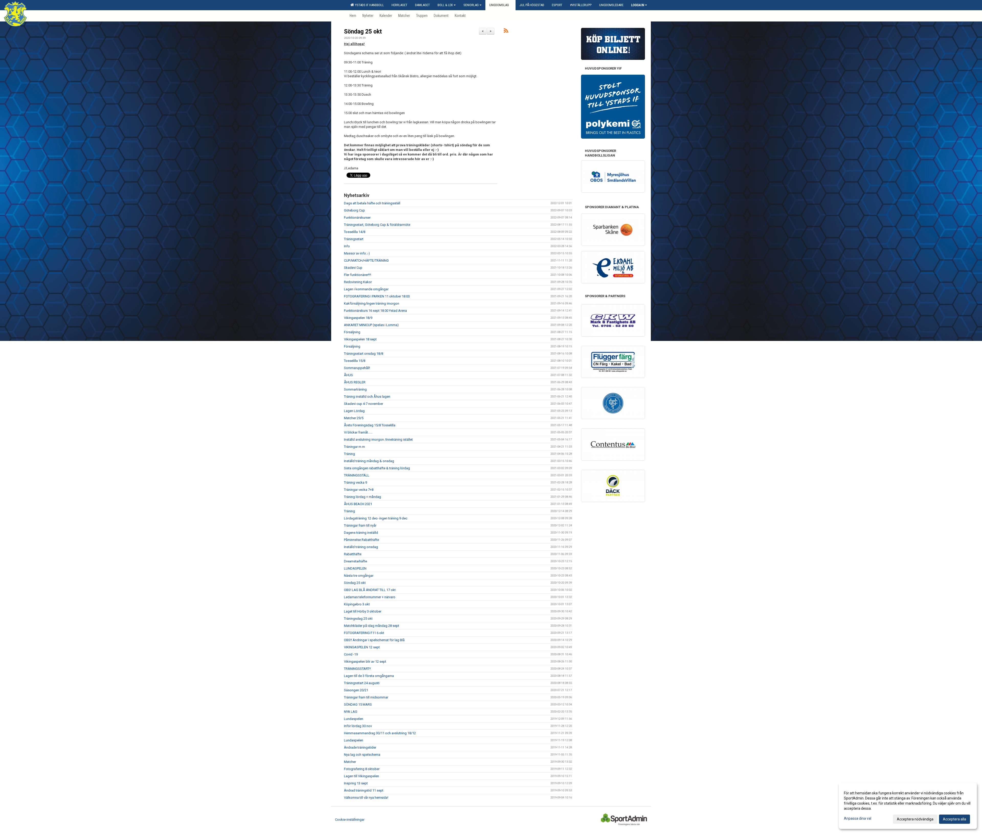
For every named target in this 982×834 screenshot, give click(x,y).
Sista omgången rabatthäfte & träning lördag (377, 468)
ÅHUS (348, 375)
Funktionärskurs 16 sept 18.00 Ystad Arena (375, 311)
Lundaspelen (353, 719)
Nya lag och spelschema (362, 755)
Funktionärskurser (357, 217)
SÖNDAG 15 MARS (358, 704)
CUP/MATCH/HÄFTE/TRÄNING (366, 260)
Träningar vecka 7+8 (358, 490)
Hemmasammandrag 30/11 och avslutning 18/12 (380, 733)
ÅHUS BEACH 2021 (358, 504)
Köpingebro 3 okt (357, 604)
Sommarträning (355, 389)
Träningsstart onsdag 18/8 (363, 353)
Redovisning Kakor (358, 282)
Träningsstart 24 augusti (362, 683)
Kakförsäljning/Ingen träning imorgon (371, 303)
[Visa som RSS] (506, 32)
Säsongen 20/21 (356, 690)
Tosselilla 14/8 (354, 232)
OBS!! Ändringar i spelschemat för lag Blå (374, 640)
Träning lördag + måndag (362, 497)
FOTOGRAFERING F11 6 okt (364, 633)
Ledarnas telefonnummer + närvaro (369, 597)
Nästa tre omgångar (358, 575)
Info (347, 246)
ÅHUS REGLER (354, 382)
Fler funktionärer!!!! (357, 275)
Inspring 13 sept (356, 783)
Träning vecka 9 (355, 482)
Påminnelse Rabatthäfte (361, 540)
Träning (349, 454)
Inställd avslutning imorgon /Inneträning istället (378, 439)
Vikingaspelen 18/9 (358, 318)
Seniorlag (471, 5)
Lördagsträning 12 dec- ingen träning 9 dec (375, 518)
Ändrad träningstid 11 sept (363, 790)
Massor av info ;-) (357, 253)
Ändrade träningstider (360, 747)
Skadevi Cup (353, 268)
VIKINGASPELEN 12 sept (362, 647)
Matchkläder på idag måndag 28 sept (371, 626)
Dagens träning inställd (361, 533)
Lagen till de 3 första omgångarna (369, 676)
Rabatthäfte (352, 554)
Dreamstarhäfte (355, 561)
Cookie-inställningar (349, 819)
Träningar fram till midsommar (366, 697)
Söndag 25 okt (363, 31)
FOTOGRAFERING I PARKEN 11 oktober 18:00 (377, 296)
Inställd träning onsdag (361, 547)
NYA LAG (350, 712)
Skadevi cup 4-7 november (363, 404)
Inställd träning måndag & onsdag (369, 461)
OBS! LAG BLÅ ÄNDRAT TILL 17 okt (370, 590)
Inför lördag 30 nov (358, 726)
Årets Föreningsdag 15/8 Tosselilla (369, 425)
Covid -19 (351, 654)
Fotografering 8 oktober (362, 769)
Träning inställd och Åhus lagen (367, 396)
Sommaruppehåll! (357, 368)
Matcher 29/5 (353, 418)
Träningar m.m (354, 447)
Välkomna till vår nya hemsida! (366, 797)
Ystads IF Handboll (368, 5)
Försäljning (352, 332)
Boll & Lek (445, 5)
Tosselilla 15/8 (354, 361)
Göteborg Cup (354, 210)
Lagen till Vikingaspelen (361, 776)
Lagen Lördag (354, 411)
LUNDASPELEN (355, 568)
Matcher (350, 762)
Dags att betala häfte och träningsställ (372, 203)
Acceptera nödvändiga (915, 819)
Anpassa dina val (857, 818)
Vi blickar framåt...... (358, 432)
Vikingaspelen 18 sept (360, 339)
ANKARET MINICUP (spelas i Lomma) (371, 325)
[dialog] (908, 806)
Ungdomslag (499, 5)
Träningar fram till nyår (360, 525)
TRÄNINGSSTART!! (357, 669)
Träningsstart (353, 239)
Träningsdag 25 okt (358, 618)
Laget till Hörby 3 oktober (362, 611)
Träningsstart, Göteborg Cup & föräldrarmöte (377, 225)
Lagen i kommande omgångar (366, 289)
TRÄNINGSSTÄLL (356, 475)
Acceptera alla (954, 819)
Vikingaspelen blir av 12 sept (365, 661)
